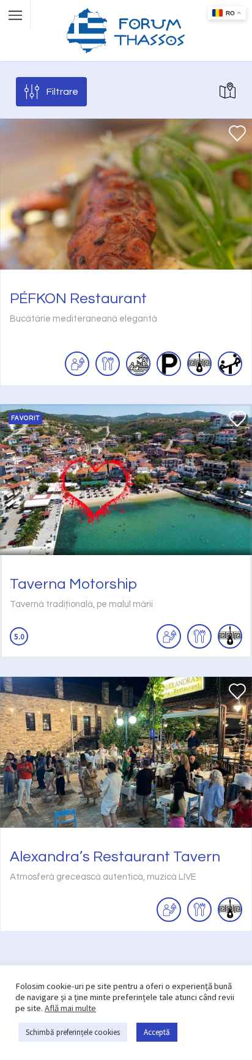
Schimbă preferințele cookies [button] (73, 1032)
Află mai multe (70, 1008)
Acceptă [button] (157, 1032)
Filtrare (62, 92)
